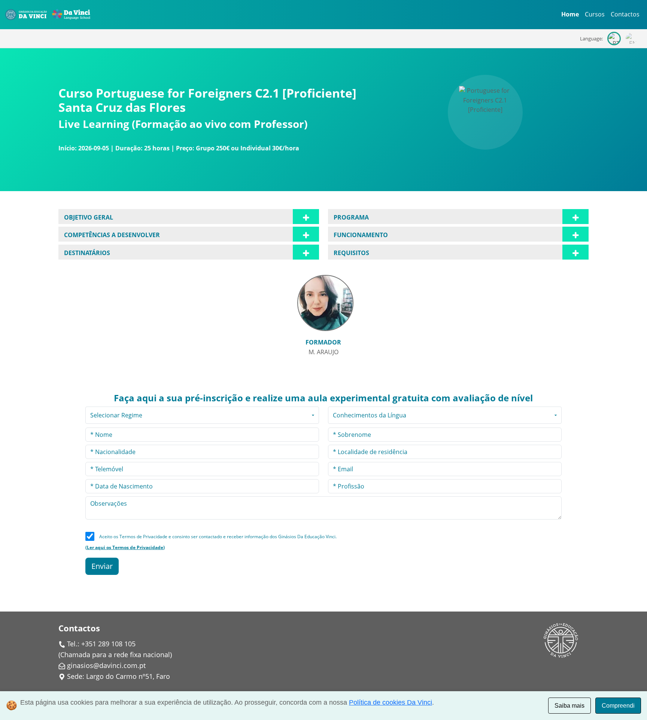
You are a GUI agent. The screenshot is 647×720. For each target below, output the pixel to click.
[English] (631, 38)
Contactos (625, 14)
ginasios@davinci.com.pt (106, 665)
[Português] (614, 38)
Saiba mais (569, 705)
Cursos (595, 14)
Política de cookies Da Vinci (390, 702)
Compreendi (618, 705)
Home (570, 14)
